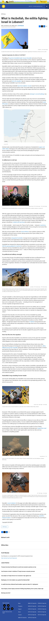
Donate (44, 2)
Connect (20, 614)
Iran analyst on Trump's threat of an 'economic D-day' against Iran (16, 575)
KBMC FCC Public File (32, 603)
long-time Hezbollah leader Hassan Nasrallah (20, 58)
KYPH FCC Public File (32, 617)
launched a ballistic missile (24, 86)
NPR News (3, 14)
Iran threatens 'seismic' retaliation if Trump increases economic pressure (18, 571)
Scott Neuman (21, 25)
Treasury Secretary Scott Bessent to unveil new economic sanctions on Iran (18, 567)
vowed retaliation (11, 503)
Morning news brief (5, 593)
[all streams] (47, 6)
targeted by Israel (42, 428)
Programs (20, 606)
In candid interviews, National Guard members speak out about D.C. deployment (19, 584)
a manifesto (43, 225)
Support (20, 609)
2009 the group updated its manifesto (11, 246)
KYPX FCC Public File (42, 611)
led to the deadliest (17, 81)
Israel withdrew (25, 231)
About (19, 611)
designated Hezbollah (17, 238)
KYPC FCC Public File (32, 611)
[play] (3, 6)
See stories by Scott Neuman (9, 558)
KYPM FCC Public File (42, 603)
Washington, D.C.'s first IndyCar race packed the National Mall (15, 580)
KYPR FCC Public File (42, 606)
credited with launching (18, 222)
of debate (31, 321)
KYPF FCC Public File (32, 614)
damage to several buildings (37, 94)
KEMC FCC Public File (22, 617)
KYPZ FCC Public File (42, 614)
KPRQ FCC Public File (32, 606)
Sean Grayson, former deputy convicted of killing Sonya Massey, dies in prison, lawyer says (22, 588)
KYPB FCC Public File (32, 609)
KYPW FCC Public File (42, 609)
